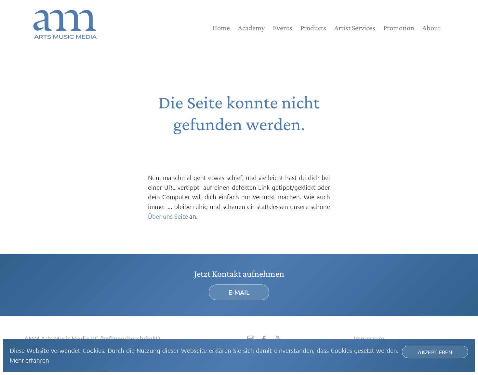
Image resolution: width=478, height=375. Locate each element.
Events (282, 28)
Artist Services (354, 28)
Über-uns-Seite (168, 216)
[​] (251, 339)
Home (221, 28)
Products (313, 28)
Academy (251, 28)
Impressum (369, 338)
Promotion (398, 28)
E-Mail (239, 292)
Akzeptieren (435, 352)
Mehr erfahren (29, 360)
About (431, 28)
